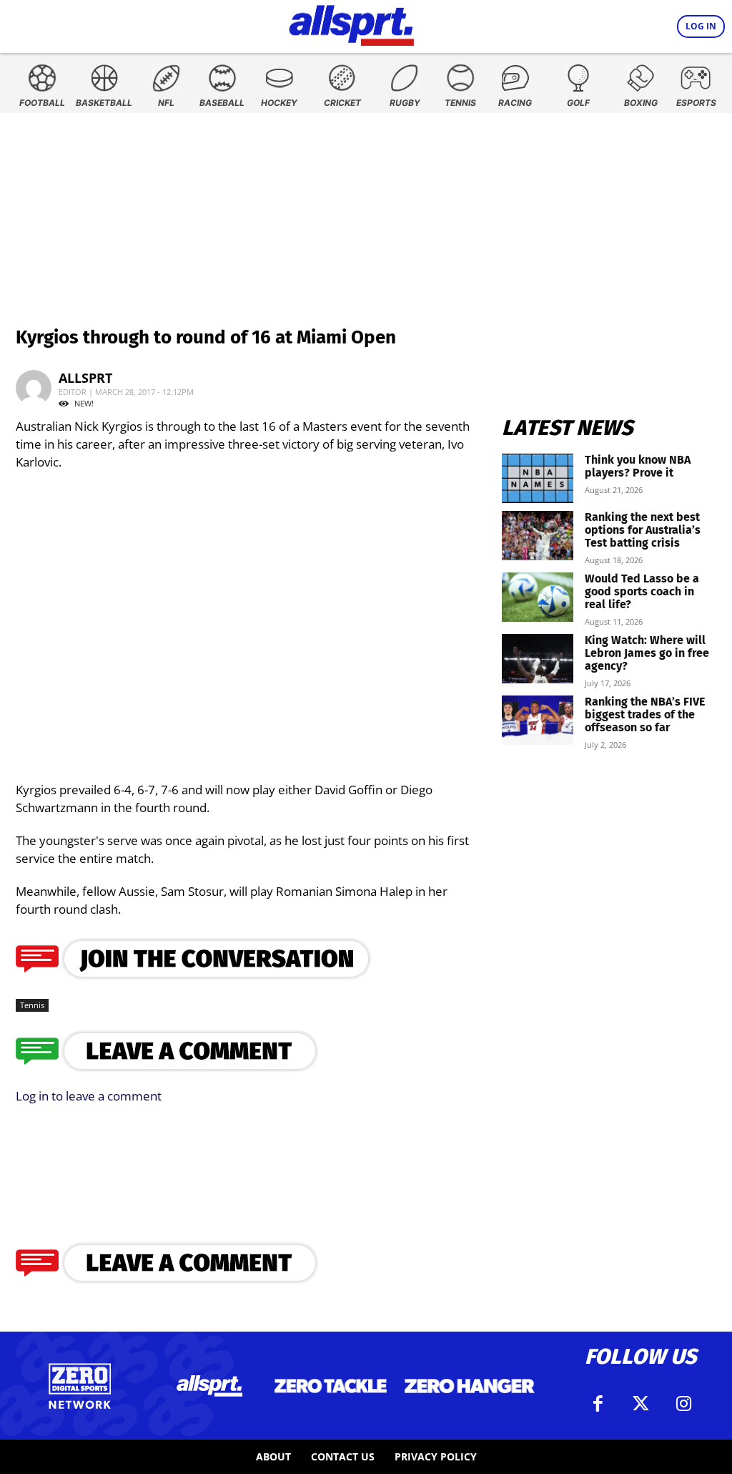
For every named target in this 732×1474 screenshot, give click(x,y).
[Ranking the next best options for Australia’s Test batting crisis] (537, 535)
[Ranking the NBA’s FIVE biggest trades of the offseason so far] (537, 720)
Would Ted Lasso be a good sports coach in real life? (642, 591)
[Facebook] (597, 1404)
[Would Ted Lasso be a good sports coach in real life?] (537, 597)
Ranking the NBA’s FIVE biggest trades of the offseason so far (645, 714)
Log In (701, 26)
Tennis (32, 1005)
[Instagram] (683, 1404)
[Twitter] (640, 1404)
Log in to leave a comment (89, 1096)
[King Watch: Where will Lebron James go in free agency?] (537, 658)
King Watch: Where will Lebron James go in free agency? (647, 653)
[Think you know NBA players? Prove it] (537, 478)
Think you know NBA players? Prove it (638, 466)
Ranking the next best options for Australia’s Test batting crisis (643, 530)
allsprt (85, 377)
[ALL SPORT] (351, 23)
